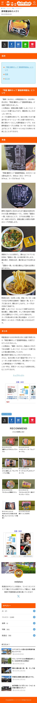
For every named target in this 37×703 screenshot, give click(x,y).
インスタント (7, 414)
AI (4, 611)
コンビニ (8, 617)
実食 (6, 74)
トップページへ (18, 375)
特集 (5, 629)
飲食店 (6, 635)
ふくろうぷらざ (17, 700)
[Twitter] (18, 596)
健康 (5, 623)
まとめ (7, 79)
